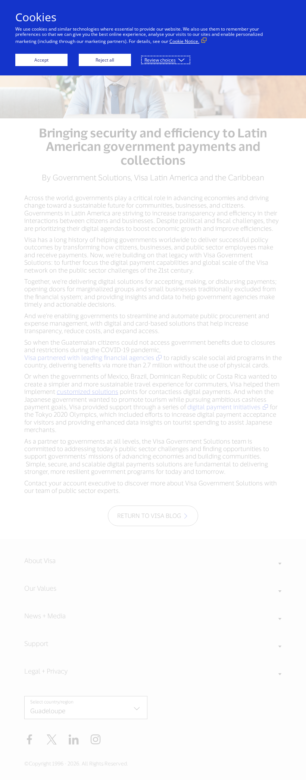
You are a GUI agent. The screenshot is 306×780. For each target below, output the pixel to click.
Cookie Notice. (184, 41)
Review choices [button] (160, 60)
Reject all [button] (105, 60)
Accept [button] (41, 60)
